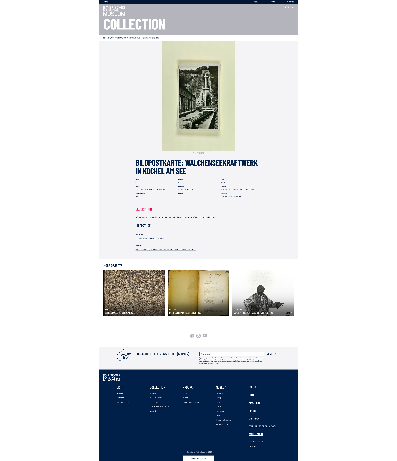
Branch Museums (123, 402)
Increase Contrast (199, 458)
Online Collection (121, 38)
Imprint (252, 410)
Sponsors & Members (223, 420)
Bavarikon (252, 446)
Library (218, 415)
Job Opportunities (222, 424)
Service (218, 407)
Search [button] (107, 2)
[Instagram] (199, 337)
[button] (289, 7)
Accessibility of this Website (262, 426)
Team (218, 402)
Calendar (186, 398)
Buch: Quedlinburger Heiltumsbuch (185, 312)
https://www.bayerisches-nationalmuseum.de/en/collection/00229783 (166, 249)
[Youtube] (205, 337)
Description (144, 209)
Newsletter (254, 402)
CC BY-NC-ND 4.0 (199, 153)
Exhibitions (121, 398)
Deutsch (291, 2)
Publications (220, 411)
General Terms (256, 434)
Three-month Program (191, 402)
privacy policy (215, 363)
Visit (273, 2)
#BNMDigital (154, 402)
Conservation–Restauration (159, 407)
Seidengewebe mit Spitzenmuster (120, 312)
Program (256, 2)
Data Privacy (255, 418)
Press (251, 394)
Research (153, 411)
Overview (120, 393)
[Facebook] (192, 337)
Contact (253, 387)
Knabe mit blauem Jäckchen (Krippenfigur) (253, 312)
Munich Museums (255, 442)
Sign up (268, 353)
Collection (111, 38)
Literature (143, 225)
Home (104, 38)
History (218, 398)
